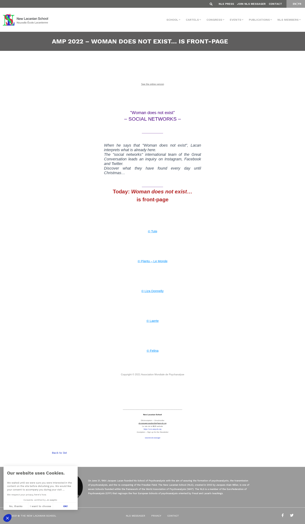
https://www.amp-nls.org (152, 429)
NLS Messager (135, 515)
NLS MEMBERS (288, 19)
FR (299, 3)
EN (295, 3)
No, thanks (15, 506)
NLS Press (226, 3)
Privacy (156, 515)
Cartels (192, 19)
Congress (214, 19)
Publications (259, 19)
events (235, 19)
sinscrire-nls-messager (152, 438)
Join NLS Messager (251, 3)
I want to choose (40, 506)
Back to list (59, 452)
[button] (7, 518)
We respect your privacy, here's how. (26, 494)
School (172, 19)
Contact (275, 3)
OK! (65, 506)
